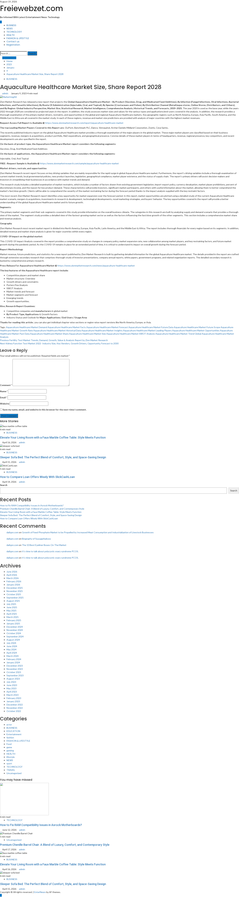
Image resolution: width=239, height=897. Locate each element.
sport (9, 763)
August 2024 (13, 639)
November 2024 (15, 630)
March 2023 (13, 694)
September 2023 (15, 675)
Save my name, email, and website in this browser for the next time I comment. (44, 409)
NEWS (10, 28)
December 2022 (15, 704)
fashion (10, 737)
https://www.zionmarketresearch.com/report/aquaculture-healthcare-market (84, 122)
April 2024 (12, 652)
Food (9, 744)
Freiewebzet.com (31, 8)
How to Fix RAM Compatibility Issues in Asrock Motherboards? (32, 505)
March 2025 (13, 617)
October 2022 (14, 711)
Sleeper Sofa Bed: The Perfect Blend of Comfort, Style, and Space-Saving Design (53, 457)
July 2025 (11, 604)
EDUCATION (13, 731)
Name (4, 391)
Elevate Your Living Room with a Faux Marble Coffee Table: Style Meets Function (53, 437)
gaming (10, 750)
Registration (13, 44)
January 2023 (13, 701)
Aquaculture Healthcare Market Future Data (150, 327)
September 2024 (15, 636)
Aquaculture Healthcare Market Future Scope (197, 327)
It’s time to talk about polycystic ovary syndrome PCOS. (50, 551)
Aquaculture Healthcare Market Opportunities (195, 330)
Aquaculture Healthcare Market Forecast (107, 327)
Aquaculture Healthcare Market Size (87, 333)
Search (3, 485)
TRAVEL (11, 770)
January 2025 (13, 623)
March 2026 (13, 578)
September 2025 (15, 597)
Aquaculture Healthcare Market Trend (174, 333)
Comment (6, 385)
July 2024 (11, 643)
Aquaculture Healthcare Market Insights (102, 330)
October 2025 (14, 594)
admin (5, 93)
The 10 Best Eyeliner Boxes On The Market (44, 545)
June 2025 (12, 607)
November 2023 (15, 669)
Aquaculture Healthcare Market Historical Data (57, 330)
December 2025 (15, 587)
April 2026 (12, 574)
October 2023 (14, 672)
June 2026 (12, 571)
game (9, 747)
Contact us (13, 41)
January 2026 (13, 584)
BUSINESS (11, 25)
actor (9, 724)
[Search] (1, 49)
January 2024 (13, 662)
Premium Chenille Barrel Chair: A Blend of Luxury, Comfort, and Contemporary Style (42, 508)
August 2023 (13, 678)
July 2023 (11, 681)
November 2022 (15, 707)
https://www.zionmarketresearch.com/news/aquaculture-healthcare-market (96, 265)
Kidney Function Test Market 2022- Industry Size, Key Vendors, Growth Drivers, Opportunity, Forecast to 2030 (59, 343)
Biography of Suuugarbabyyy (36, 538)
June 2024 (12, 646)
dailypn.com (12, 532)
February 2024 (14, 659)
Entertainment (14, 734)
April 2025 (12, 613)
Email (3, 397)
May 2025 (11, 610)
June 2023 (12, 685)
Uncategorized (14, 773)
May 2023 (11, 688)
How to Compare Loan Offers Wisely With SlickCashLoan (37, 477)
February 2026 (14, 581)
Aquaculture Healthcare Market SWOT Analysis (130, 333)
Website (4, 403)
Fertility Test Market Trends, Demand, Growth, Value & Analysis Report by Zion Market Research (54, 340)
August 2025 (13, 600)
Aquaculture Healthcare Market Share (49, 333)
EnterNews (40, 892)
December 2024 (15, 626)
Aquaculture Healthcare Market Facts (67, 327)
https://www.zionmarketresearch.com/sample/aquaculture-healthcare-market (79, 163)
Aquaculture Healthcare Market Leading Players (147, 330)
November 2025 (15, 591)
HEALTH (10, 35)
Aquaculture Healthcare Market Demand (26, 327)
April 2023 (12, 691)
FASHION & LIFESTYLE (18, 38)
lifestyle (11, 757)
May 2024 (11, 649)
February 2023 (14, 698)
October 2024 (14, 633)
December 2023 (15, 665)
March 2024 (13, 656)
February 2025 (14, 620)
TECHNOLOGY (14, 31)
